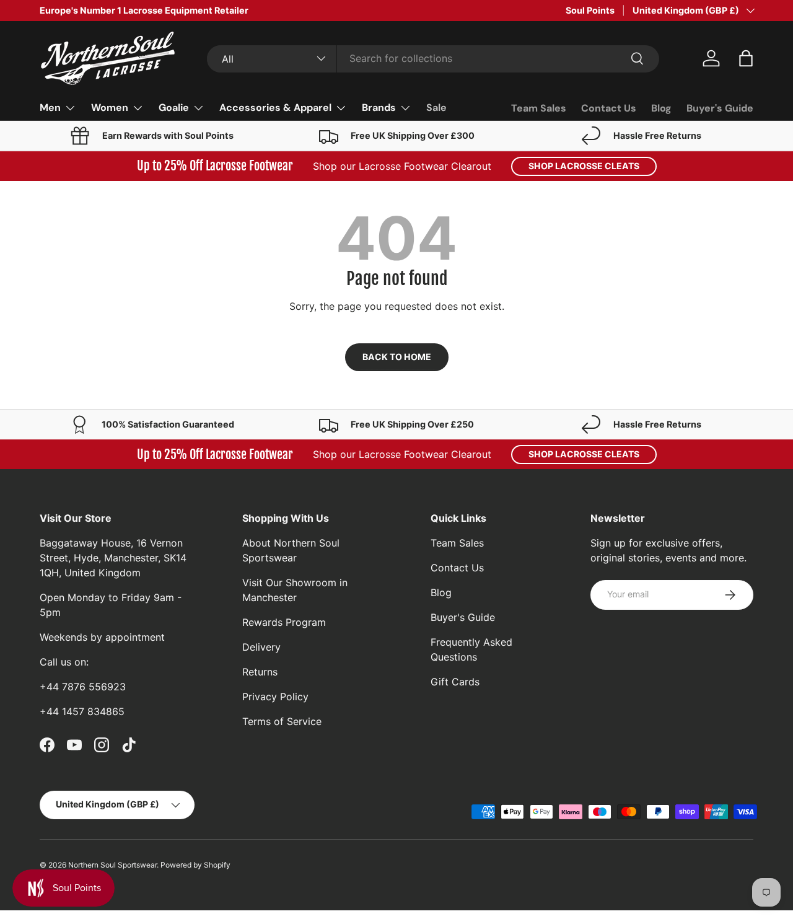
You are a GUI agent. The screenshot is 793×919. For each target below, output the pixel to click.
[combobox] (433, 58)
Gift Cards (455, 681)
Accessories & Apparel (275, 107)
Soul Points (590, 10)
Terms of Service (282, 721)
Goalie (174, 107)
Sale (436, 107)
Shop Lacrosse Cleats (583, 165)
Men (50, 107)
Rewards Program (284, 622)
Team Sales (538, 108)
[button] (746, 58)
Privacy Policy (275, 696)
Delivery (261, 647)
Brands (379, 107)
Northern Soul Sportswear (112, 864)
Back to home (396, 356)
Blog (661, 108)
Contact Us (608, 108)
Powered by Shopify (195, 864)
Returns (260, 672)
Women (109, 107)
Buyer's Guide (719, 108)
